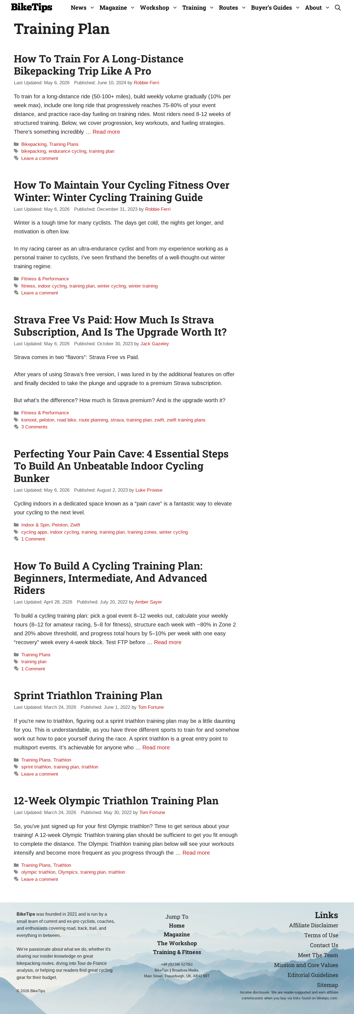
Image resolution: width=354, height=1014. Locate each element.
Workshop (154, 7)
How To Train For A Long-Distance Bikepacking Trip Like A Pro (98, 64)
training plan (101, 151)
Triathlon (62, 760)
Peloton (59, 525)
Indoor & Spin (35, 525)
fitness (28, 286)
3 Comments (34, 427)
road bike (66, 420)
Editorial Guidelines (313, 974)
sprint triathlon (36, 767)
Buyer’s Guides (271, 7)
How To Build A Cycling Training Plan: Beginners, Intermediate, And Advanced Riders (110, 578)
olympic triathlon (38, 872)
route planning (93, 420)
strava (117, 420)
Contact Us (324, 945)
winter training (143, 286)
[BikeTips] (31, 7)
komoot (29, 420)
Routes (228, 7)
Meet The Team (318, 954)
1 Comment (33, 539)
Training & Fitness (177, 951)
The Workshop (177, 943)
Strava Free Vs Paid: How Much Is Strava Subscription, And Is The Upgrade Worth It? (120, 325)
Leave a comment (39, 158)
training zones (142, 532)
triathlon (90, 767)
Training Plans (64, 144)
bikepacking (33, 151)
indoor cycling (52, 286)
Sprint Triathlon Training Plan (88, 695)
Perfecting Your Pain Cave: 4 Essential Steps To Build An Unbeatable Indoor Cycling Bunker (121, 466)
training (89, 532)
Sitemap (327, 984)
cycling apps (34, 532)
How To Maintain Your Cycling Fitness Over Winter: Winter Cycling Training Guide (122, 191)
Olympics (68, 872)
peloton (46, 420)
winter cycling (111, 286)
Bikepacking (33, 144)
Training (194, 7)
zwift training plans (186, 420)
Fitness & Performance (45, 278)
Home (177, 925)
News (79, 7)
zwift (159, 420)
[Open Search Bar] (338, 7)
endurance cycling (67, 151)
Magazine (113, 7)
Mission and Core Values (306, 964)
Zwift (75, 525)
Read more (106, 132)
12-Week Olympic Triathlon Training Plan (116, 800)
